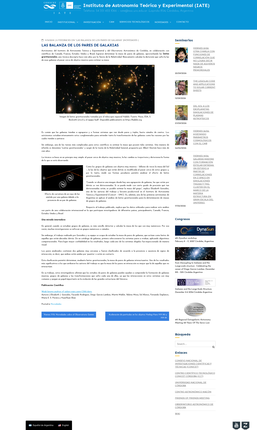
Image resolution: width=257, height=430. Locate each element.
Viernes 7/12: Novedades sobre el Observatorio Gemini (69, 315)
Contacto (182, 22)
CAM (111, 22)
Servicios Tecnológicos (134, 22)
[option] (63, 425)
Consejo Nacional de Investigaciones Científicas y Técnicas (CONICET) (193, 364)
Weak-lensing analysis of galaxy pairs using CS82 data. (66, 292)
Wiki (177, 414)
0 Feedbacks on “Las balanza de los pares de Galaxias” (89, 40)
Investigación (92, 22)
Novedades (161, 22)
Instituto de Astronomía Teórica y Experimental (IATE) (146, 5)
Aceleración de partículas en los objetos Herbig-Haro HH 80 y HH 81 (138, 316)
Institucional (66, 22)
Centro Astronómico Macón (193, 392)
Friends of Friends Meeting (192, 398)
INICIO (48, 22)
